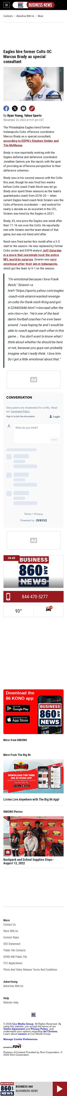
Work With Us (10, 931)
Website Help (10, 1002)
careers (22, 1033)
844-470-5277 (35, 596)
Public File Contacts (14, 950)
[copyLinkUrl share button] (32, 108)
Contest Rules (11, 937)
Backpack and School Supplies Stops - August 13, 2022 (28, 861)
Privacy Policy (39, 1028)
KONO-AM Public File (15, 956)
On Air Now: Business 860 (33, 581)
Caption (53, 96)
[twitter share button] (15, 108)
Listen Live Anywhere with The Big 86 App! (31, 799)
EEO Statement (11, 944)
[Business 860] (33, 5)
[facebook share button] (6, 108)
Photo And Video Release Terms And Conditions (30, 969)
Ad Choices (50, 1031)
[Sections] (7, 5)
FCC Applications (12, 963)
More (40, 16)
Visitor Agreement (14, 1028)
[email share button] (23, 108)
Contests (8, 16)
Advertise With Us (25, 16)
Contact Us (9, 924)
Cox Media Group (23, 1023)
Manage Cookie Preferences (20, 1039)
